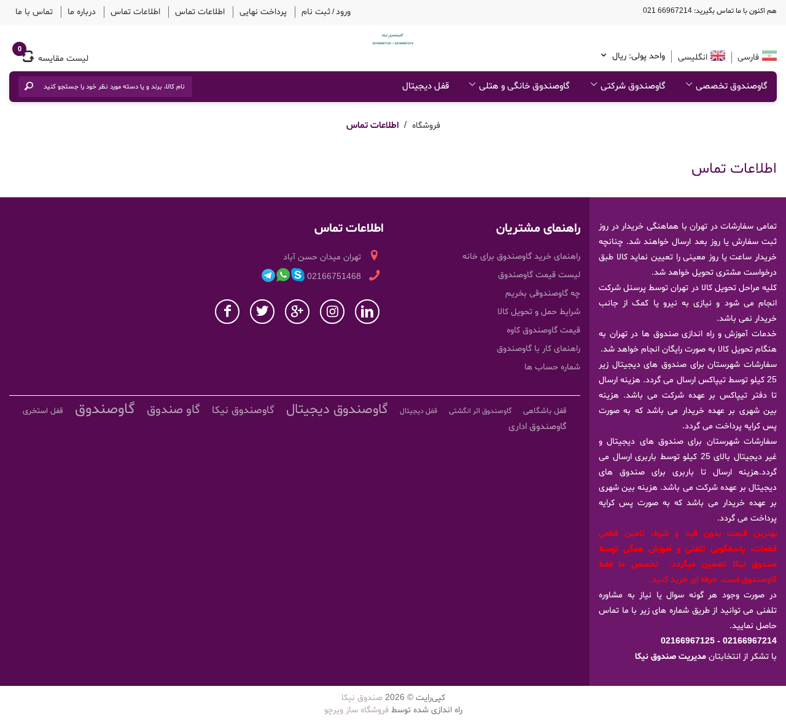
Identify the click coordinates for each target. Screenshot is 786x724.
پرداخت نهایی (231, 11)
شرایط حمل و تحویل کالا (538, 310)
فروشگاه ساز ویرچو (356, 708)
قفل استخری (43, 409)
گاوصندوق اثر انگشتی (480, 409)
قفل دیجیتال (425, 84)
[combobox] (114, 84)
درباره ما (72, 11)
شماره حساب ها (552, 365)
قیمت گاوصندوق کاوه (543, 328)
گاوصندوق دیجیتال (337, 408)
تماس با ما (30, 11)
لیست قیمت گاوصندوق (539, 273)
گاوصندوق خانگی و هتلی (524, 84)
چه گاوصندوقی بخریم (542, 291)
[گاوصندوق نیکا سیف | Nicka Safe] (393, 37)
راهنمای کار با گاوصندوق (538, 347)
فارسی (747, 55)
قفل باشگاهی (545, 409)
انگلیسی (692, 55)
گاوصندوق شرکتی (633, 84)
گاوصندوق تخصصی (732, 84)
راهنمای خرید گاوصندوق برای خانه (521, 255)
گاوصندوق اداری (537, 425)
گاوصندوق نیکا (243, 408)
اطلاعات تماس (175, 11)
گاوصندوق (105, 408)
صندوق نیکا (362, 696)
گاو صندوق (173, 408)
